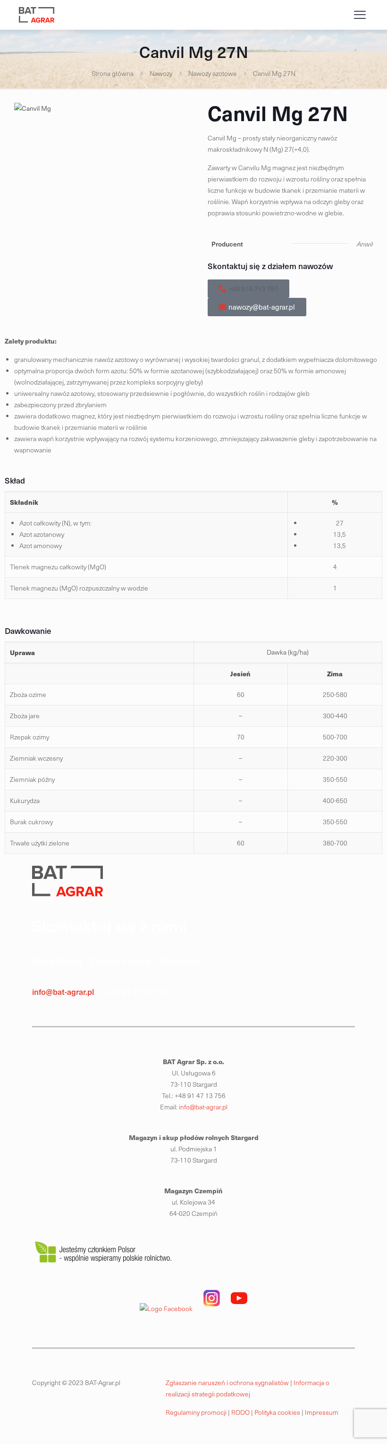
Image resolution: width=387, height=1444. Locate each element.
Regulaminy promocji (196, 1412)
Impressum (322, 1412)
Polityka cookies (278, 1412)
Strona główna (113, 73)
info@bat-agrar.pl (63, 991)
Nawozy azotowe (212, 73)
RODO (241, 1412)
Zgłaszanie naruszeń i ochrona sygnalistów (227, 1382)
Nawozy (161, 73)
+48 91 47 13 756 (137, 991)
